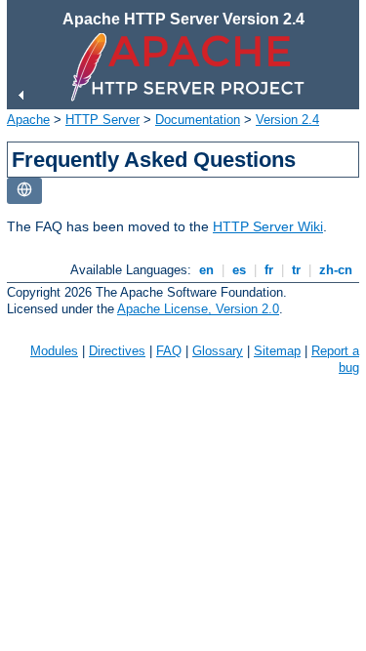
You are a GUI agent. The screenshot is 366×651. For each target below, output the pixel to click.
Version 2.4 (287, 119)
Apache (28, 119)
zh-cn (335, 270)
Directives (117, 351)
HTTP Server (102, 119)
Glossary (217, 351)
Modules (54, 351)
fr (269, 270)
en (206, 270)
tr (296, 270)
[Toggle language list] (24, 191)
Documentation (197, 119)
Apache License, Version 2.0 (198, 309)
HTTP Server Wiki (268, 226)
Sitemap (277, 351)
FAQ (169, 351)
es (239, 270)
